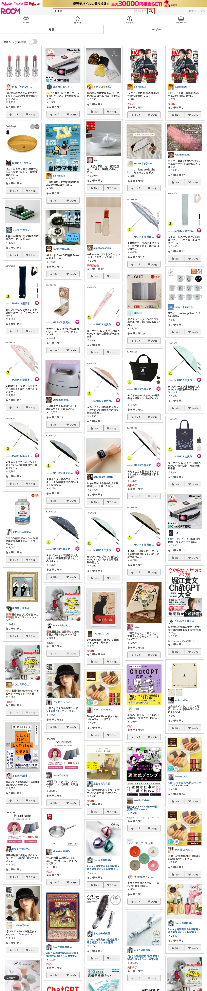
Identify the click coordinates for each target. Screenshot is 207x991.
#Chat (130, 885)
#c (147, 809)
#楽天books (139, 809)
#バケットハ (25, 934)
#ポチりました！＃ (178, 539)
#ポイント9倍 (175, 782)
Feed (26, 20)
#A (172, 632)
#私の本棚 (151, 806)
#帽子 (54, 711)
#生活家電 (70, 953)
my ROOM (181, 20)
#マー (12, 467)
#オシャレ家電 (65, 956)
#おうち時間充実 (55, 953)
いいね (32, 114)
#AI (28, 239)
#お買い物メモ (26, 858)
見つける (78, 20)
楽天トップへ (196, 11)
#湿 (156, 959)
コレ (15, 114)
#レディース (65, 711)
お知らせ (129, 20)
